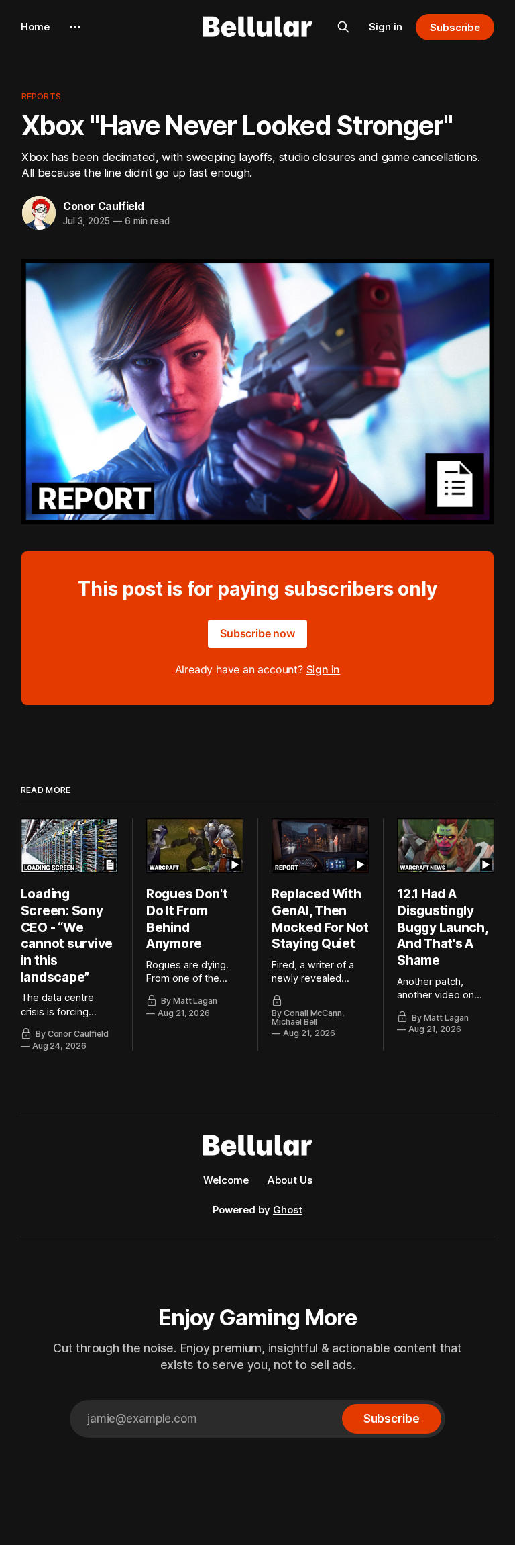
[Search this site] (343, 27)
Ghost (287, 1209)
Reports (41, 96)
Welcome (226, 1180)
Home (35, 26)
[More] (75, 27)
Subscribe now (257, 633)
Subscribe (455, 27)
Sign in (385, 26)
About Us (290, 1180)
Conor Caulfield (103, 206)
